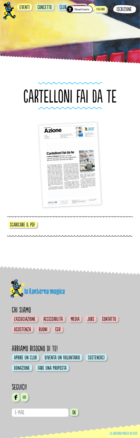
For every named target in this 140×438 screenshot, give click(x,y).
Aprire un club (25, 358)
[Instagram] (24, 397)
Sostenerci (96, 358)
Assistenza (22, 329)
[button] (100, 9)
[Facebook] (16, 397)
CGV (58, 329)
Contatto (109, 319)
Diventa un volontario (62, 358)
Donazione (22, 368)
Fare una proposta (52, 368)
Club (63, 7)
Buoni (43, 329)
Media (75, 319)
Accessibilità (53, 319)
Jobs (90, 319)
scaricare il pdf (22, 225)
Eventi (25, 7)
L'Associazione (25, 319)
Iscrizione (124, 9)
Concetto (45, 7)
